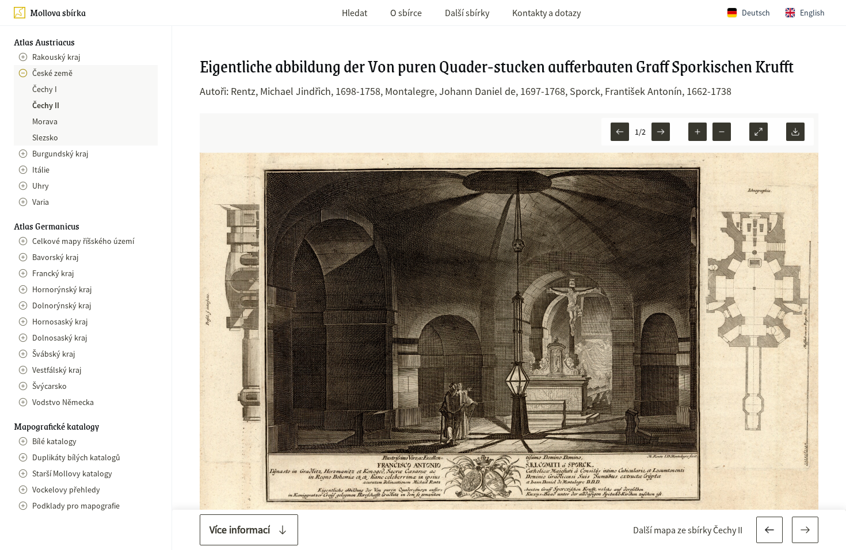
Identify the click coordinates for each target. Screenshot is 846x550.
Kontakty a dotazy (546, 12)
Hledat (354, 12)
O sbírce (406, 12)
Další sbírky (467, 12)
